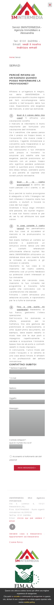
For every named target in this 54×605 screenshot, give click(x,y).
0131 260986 (29, 41)
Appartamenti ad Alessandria (24, 537)
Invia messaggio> (27, 468)
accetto (17, 596)
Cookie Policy (16, 542)
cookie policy (29, 602)
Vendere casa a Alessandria (25, 534)
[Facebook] (12, 527)
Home (11, 57)
